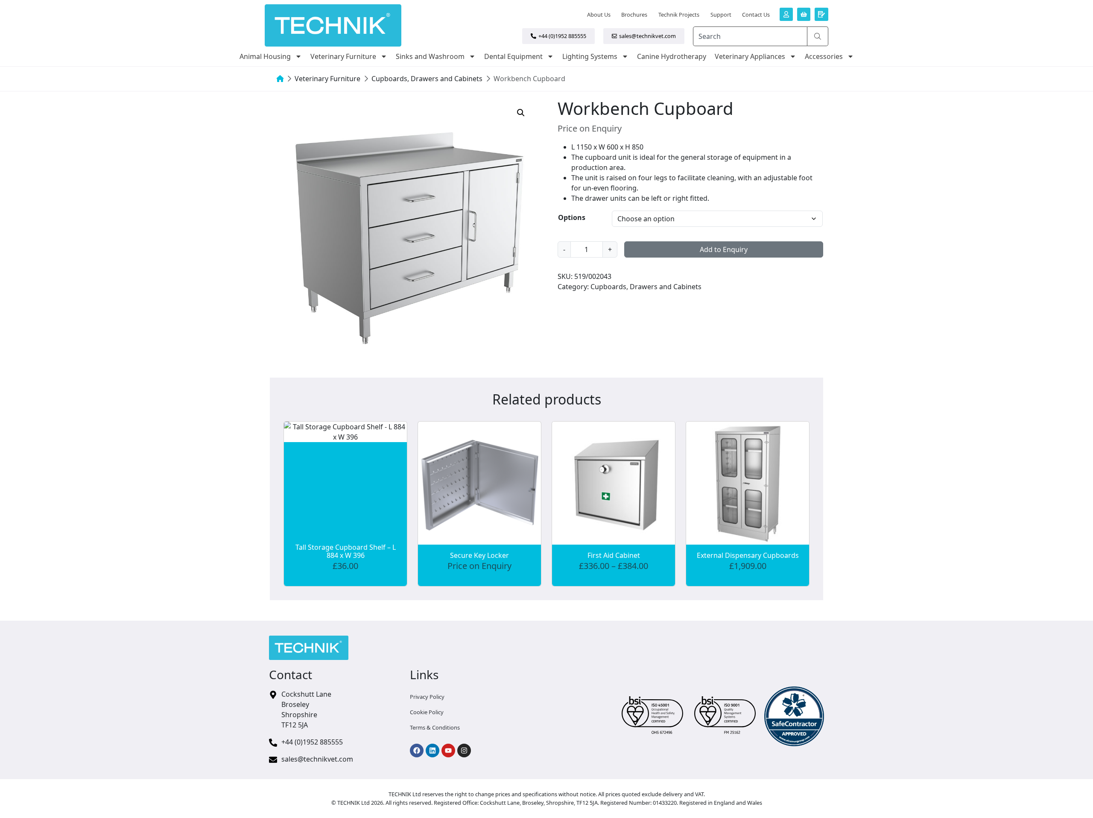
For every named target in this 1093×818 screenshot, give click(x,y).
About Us (599, 14)
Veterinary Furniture (343, 56)
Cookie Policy (427, 712)
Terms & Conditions (435, 727)
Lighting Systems (589, 56)
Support (720, 14)
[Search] (817, 36)
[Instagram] (464, 750)
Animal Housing (265, 56)
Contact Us (756, 14)
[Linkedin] (432, 750)
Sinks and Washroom (430, 56)
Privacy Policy (427, 697)
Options (571, 217)
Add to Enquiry (724, 249)
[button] (521, 112)
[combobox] (750, 36)
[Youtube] (448, 750)
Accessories (824, 56)
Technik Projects (678, 14)
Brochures (634, 14)
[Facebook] (417, 750)
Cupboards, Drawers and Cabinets (426, 78)
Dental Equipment (513, 56)
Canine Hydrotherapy (671, 56)
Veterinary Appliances (750, 56)
